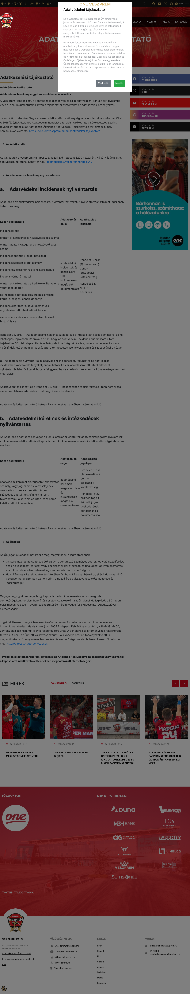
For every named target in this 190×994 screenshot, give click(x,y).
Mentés (119, 83)
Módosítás (103, 83)
